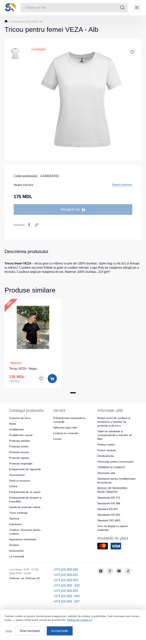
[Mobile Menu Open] (136, 7)
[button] (33, 327)
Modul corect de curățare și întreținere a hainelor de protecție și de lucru (113, 421)
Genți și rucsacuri (19, 480)
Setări (8, 630)
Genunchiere (17, 474)
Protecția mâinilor (19, 440)
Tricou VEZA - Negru (23, 368)
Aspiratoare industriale (22, 539)
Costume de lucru (19, 418)
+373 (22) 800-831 (65, 574)
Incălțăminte (16, 429)
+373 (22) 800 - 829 (66, 585)
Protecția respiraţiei (20, 463)
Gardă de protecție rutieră (24, 507)
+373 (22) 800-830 (65, 569)
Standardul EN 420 (108, 514)
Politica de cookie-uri (79, 619)
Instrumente (16, 550)
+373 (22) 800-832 (65, 580)
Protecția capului (19, 457)
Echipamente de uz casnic (25, 491)
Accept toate (59, 630)
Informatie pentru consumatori (115, 461)
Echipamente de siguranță (25, 469)
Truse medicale (18, 512)
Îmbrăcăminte (105, 455)
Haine (12, 423)
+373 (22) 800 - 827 (66, 601)
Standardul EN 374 (108, 497)
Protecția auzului (19, 452)
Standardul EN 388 (108, 503)
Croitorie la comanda (65, 433)
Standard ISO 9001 (109, 520)
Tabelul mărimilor (122, 184)
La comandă (16, 556)
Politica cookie (105, 444)
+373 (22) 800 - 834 (66, 596)
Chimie (13, 486)
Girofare (14, 545)
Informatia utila (106, 473)
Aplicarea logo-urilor (65, 427)
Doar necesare (30, 630)
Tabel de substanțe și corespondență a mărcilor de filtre (114, 435)
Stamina (14, 518)
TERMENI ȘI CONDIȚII (111, 467)
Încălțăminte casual (20, 435)
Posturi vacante (106, 450)
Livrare (57, 438)
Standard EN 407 (107, 509)
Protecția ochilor (19, 446)
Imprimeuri (15, 524)
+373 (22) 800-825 (65, 590)
